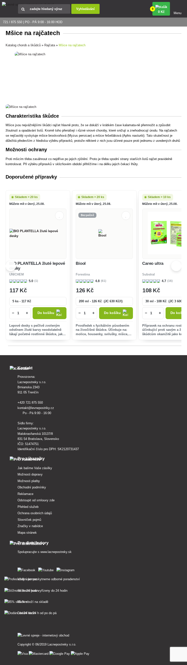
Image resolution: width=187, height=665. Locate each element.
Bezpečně (87, 215)
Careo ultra (152, 263)
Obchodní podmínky (32, 487)
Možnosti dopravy (30, 474)
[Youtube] (47, 569)
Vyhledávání (85, 9)
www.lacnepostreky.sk (56, 552)
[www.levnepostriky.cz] (27, 569)
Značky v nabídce (30, 526)
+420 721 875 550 (31, 402)
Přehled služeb (28, 507)
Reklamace (25, 494)
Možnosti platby (29, 481)
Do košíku (45, 313)
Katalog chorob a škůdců (23, 45)
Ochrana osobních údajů (35, 513)
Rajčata (49, 45)
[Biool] (104, 233)
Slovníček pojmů (29, 520)
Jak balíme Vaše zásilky (35, 468)
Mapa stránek (27, 532)
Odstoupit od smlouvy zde (36, 500)
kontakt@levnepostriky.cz (36, 408)
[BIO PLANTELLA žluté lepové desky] (37, 233)
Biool (81, 263)
